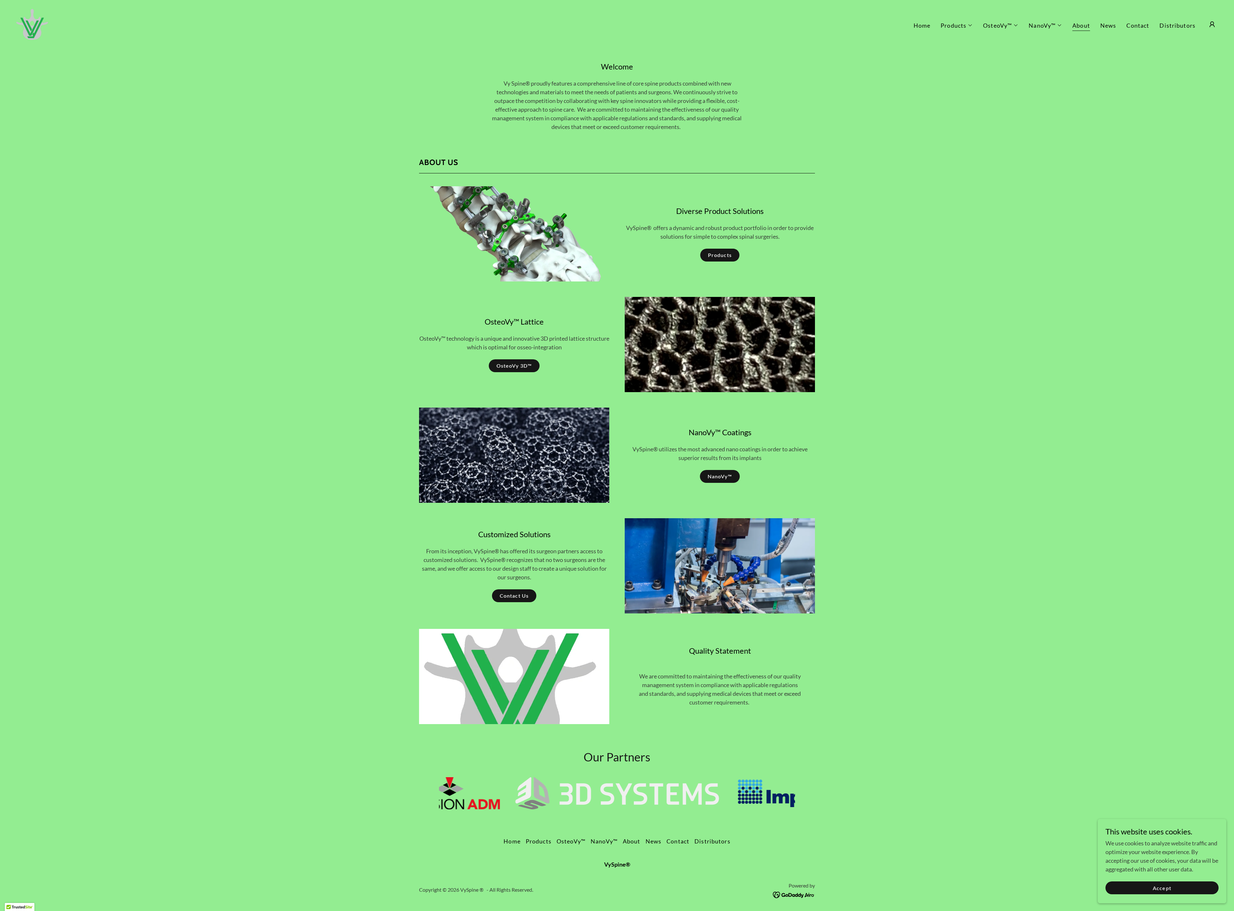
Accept (1162, 888)
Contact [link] (1137, 25)
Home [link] (922, 25)
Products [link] (538, 841)
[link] (32, 23)
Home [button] (512, 841)
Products (719, 255)
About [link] (1081, 25)
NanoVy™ (720, 476)
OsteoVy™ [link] (571, 841)
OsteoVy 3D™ (514, 366)
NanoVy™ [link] (604, 841)
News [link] (1108, 25)
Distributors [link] (1177, 25)
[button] (957, 25)
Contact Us (514, 596)
